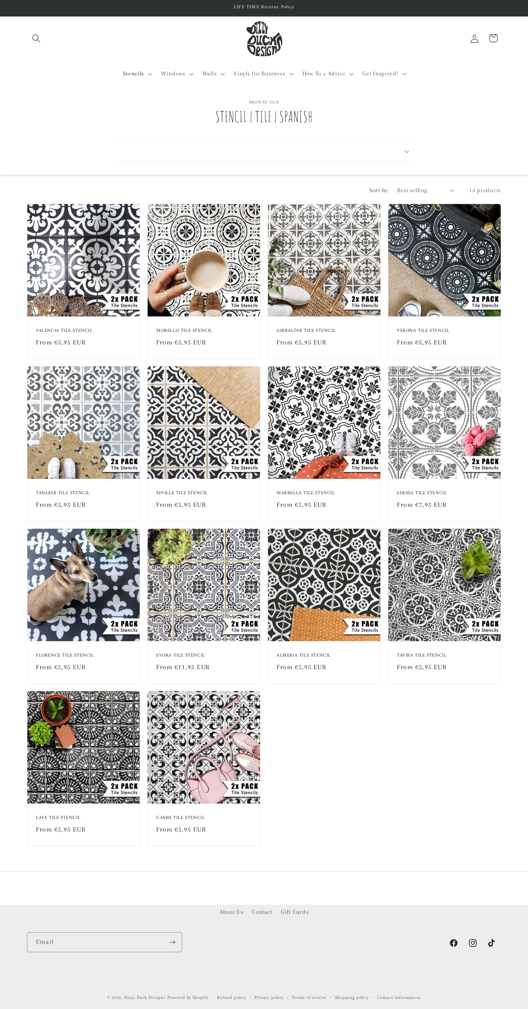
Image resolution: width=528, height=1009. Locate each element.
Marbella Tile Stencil (306, 493)
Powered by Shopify (188, 997)
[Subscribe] (172, 942)
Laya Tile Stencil (58, 818)
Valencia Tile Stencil (64, 331)
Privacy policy (269, 997)
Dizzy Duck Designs (145, 997)
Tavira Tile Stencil (421, 656)
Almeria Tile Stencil (304, 656)
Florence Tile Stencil (65, 656)
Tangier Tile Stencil (63, 493)
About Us (231, 911)
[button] (36, 38)
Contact (262, 911)
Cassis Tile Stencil (180, 818)
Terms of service (309, 997)
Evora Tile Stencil (180, 656)
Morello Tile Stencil (184, 331)
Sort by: (379, 190)
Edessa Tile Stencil (422, 493)
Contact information (399, 997)
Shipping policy (352, 997)
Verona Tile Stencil (423, 331)
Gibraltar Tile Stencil (306, 331)
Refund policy (231, 997)
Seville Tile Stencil (182, 493)
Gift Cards (295, 911)
